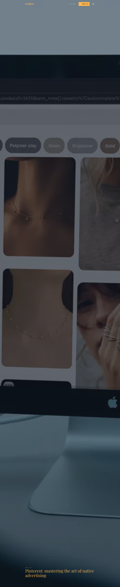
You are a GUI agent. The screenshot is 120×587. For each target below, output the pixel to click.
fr (71, 4)
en (69, 4)
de (74, 4)
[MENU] (93, 3)
